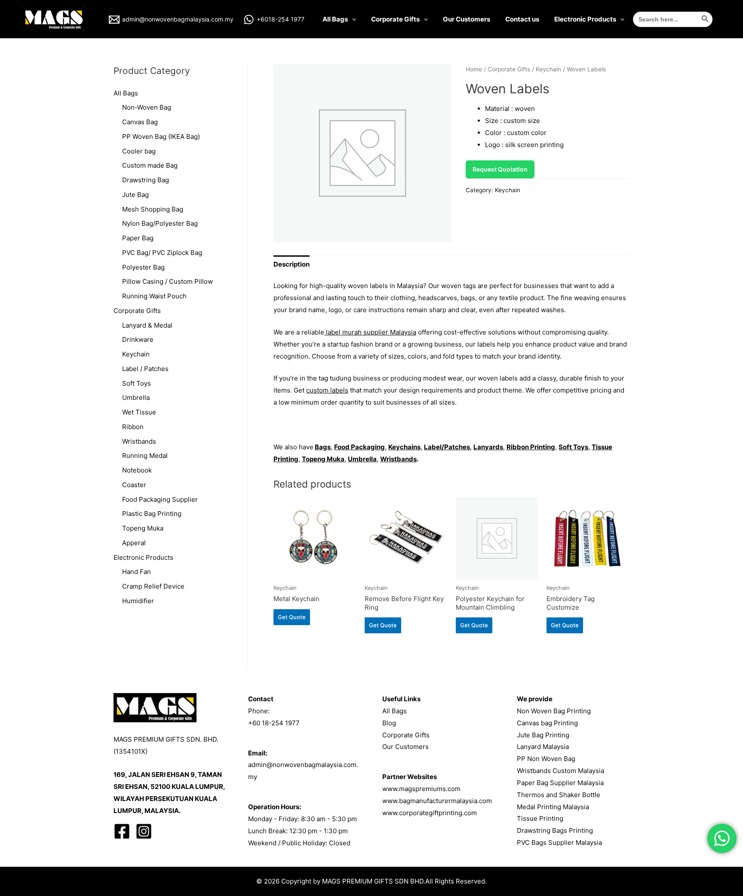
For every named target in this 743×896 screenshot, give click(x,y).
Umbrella (136, 397)
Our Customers (466, 19)
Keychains (404, 447)
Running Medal (145, 455)
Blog (389, 723)
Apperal (134, 543)
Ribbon (133, 427)
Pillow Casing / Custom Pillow (167, 281)
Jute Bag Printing (543, 735)
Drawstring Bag (145, 180)
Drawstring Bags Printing (555, 830)
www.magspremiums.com (421, 789)
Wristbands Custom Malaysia (560, 771)
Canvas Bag (140, 122)
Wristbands (139, 441)
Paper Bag (138, 238)
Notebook (137, 470)
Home (474, 69)
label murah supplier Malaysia (370, 332)
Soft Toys (136, 383)
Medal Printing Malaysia (553, 807)
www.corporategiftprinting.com (429, 813)
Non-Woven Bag (146, 107)
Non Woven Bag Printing (554, 711)
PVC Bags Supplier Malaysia (559, 842)
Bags (323, 447)
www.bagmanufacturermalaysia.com (437, 801)
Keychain (136, 354)
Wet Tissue (139, 412)
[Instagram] (143, 831)
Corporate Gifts (395, 19)
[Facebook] (122, 831)
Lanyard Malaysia (543, 747)
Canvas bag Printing (547, 723)
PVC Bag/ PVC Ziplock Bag (162, 253)
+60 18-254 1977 (274, 723)
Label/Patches (447, 447)
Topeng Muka (142, 528)
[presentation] (352, 19)
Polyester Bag (143, 267)
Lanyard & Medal (147, 325)
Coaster (134, 485)
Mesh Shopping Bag (152, 209)
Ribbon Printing (531, 447)
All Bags (335, 19)
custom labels (327, 390)
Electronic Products (585, 19)
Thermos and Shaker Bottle (558, 795)
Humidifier (138, 601)
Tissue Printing (540, 818)
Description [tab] (291, 264)
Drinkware (138, 339)
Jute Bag (135, 194)
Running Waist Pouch (154, 296)
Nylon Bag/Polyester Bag (160, 223)
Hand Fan (136, 572)
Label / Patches (145, 369)
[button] (451, 344)
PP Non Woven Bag (546, 759)
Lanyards (488, 447)
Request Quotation (500, 169)
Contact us (522, 19)
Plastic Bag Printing (151, 513)
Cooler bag (139, 151)
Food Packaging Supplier (160, 499)
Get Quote (292, 617)
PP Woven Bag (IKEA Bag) (161, 136)
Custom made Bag (150, 165)
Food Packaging (359, 447)
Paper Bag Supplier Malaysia (560, 783)
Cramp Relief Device (153, 586)
